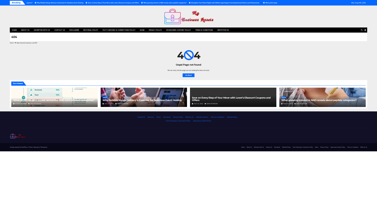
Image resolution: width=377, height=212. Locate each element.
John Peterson (35, 103)
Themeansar (43, 147)
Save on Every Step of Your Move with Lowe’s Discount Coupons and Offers (231, 99)
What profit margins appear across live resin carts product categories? (53, 100)
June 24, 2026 (288, 103)
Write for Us (223, 30)
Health (284, 97)
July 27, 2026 (109, 103)
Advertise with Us (42, 30)
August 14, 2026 (21, 103)
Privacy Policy (155, 30)
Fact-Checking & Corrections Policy (119, 30)
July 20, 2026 (198, 103)
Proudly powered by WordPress (19, 147)
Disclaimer (74, 30)
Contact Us (59, 30)
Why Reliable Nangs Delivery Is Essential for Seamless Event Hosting (142, 100)
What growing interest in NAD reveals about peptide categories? (318, 100)
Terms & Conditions (204, 30)
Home (14, 30)
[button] (361, 30)
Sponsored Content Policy (178, 30)
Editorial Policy (90, 30)
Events (105, 97)
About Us (25, 30)
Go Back (188, 75)
